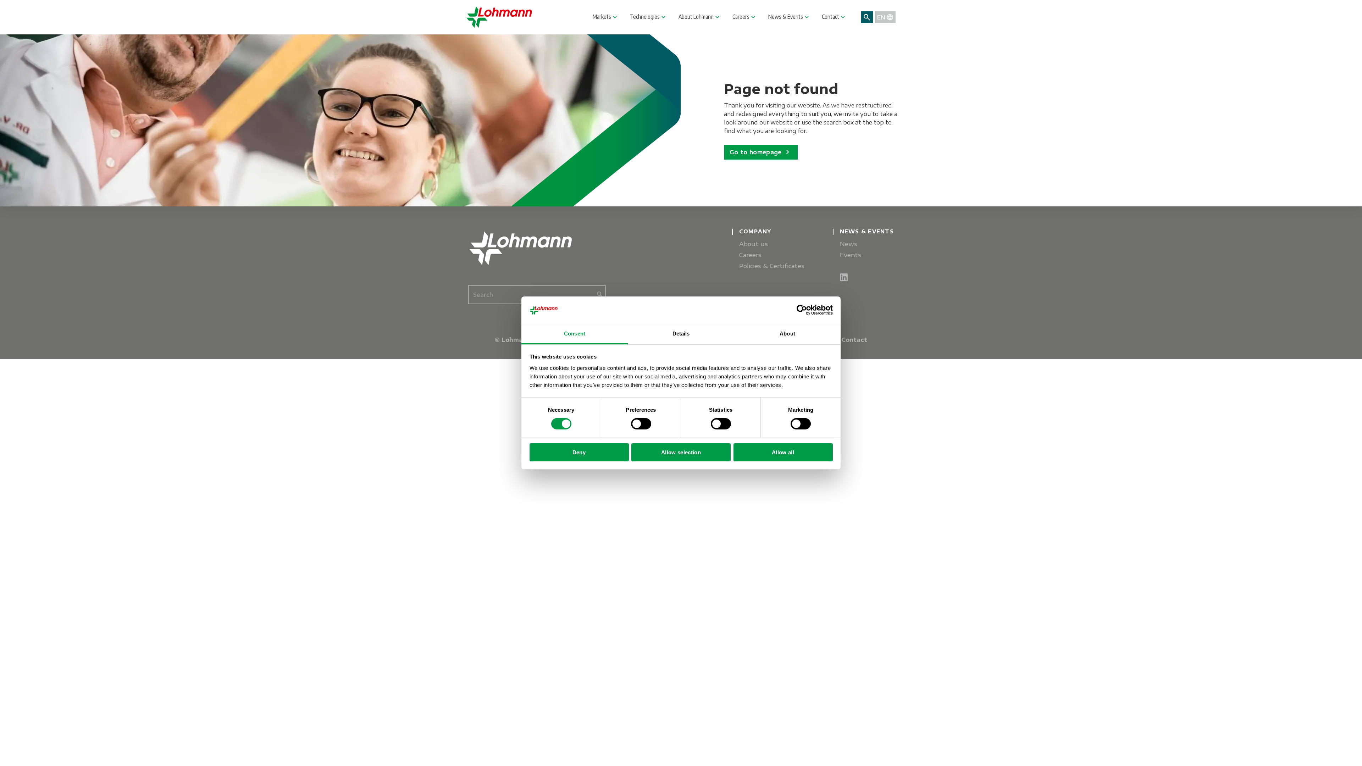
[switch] (641, 423)
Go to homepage (761, 152)
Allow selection (681, 452)
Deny (579, 452)
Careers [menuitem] (750, 255)
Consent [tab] (574, 334)
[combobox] (537, 294)
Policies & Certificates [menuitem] (771, 266)
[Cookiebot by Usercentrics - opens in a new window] (802, 310)
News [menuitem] (848, 244)
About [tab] (787, 334)
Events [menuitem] (850, 255)
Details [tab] (681, 334)
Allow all (783, 452)
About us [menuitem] (753, 244)
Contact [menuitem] (854, 339)
